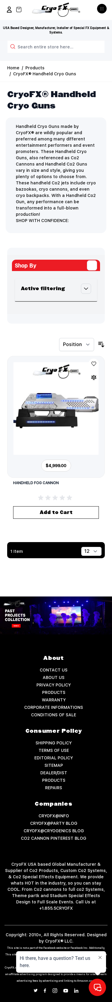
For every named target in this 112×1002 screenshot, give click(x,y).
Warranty (54, 700)
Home (13, 68)
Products (35, 68)
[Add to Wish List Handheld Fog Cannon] (93, 364)
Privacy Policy (53, 685)
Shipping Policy (54, 743)
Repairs (53, 788)
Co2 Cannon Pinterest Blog (53, 838)
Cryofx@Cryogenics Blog (54, 831)
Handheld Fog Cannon (36, 483)
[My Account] (9, 9)
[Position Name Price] (76, 344)
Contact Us (53, 670)
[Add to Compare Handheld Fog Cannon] (93, 377)
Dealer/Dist (53, 773)
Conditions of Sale (53, 715)
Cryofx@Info (54, 816)
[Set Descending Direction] (101, 344)
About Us (54, 677)
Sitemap (54, 765)
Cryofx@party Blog (53, 823)
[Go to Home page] (56, 10)
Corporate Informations (53, 707)
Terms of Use (54, 750)
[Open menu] (102, 11)
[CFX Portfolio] (56, 615)
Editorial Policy (53, 758)
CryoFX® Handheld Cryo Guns (44, 74)
